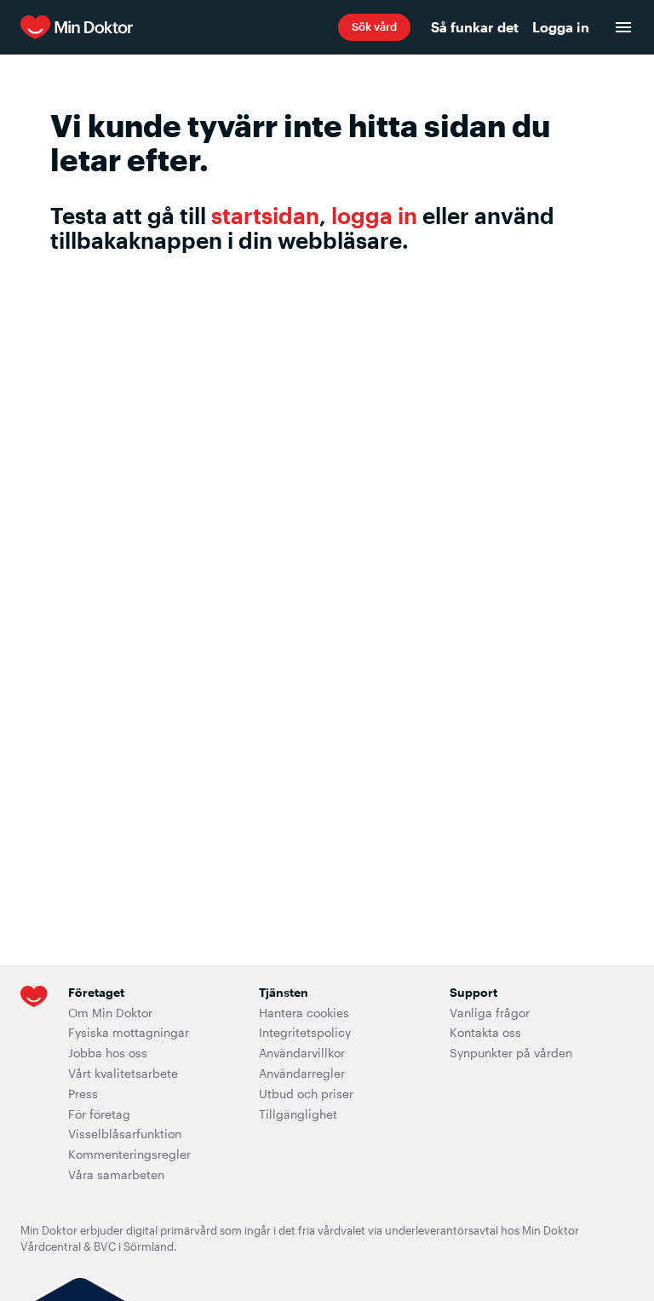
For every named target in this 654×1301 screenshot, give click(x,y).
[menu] (623, 27)
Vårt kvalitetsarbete (123, 1073)
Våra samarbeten (116, 1174)
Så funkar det (475, 27)
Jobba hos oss (107, 1052)
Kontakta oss (485, 1032)
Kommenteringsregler (129, 1154)
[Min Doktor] (179, 27)
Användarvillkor (302, 1052)
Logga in (560, 27)
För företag (99, 1114)
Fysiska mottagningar (128, 1032)
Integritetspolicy (305, 1032)
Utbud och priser (306, 1093)
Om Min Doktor (110, 1012)
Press (83, 1093)
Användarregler (302, 1073)
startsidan (265, 215)
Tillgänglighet (298, 1114)
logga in (374, 215)
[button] (374, 27)
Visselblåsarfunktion (124, 1133)
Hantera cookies (304, 1012)
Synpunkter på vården (511, 1052)
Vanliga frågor (490, 1012)
